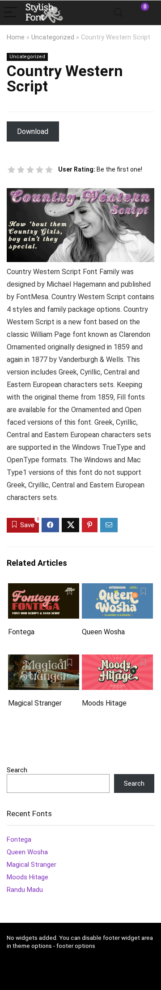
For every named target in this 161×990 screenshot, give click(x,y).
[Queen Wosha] (117, 589)
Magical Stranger (35, 703)
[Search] (118, 13)
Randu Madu (25, 890)
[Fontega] (43, 589)
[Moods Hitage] (117, 660)
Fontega (21, 632)
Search (17, 770)
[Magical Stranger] (43, 660)
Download (32, 131)
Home (16, 37)
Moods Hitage (104, 703)
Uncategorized (52, 37)
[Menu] (10, 13)
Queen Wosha (103, 632)
